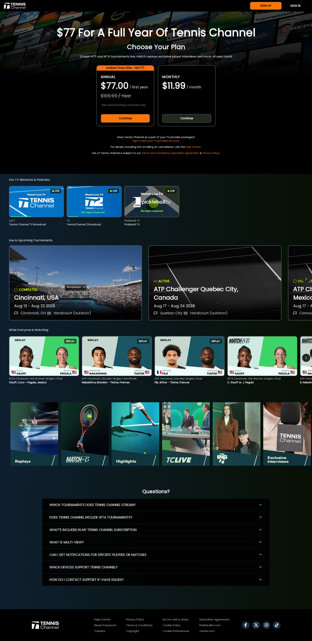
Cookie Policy (171, 625)
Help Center (193, 147)
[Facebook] (246, 625)
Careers (99, 631)
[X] (257, 625)
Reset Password (105, 625)
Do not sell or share (175, 619)
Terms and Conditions (156, 153)
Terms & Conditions (139, 625)
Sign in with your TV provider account (156, 141)
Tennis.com (207, 631)
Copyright (132, 631)
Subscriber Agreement (185, 153)
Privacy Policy (211, 153)
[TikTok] (277, 625)
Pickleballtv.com (210, 625)
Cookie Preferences (176, 631)
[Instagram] (267, 625)
